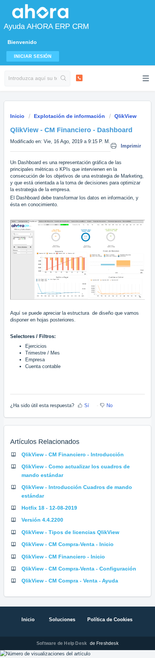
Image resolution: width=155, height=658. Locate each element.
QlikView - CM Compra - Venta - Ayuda (69, 581)
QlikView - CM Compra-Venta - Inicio (67, 544)
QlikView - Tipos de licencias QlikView (70, 532)
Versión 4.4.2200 (42, 520)
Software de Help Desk (62, 643)
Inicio (18, 116)
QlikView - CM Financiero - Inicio (63, 557)
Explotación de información (69, 116)
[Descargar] (64, 329)
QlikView (125, 116)
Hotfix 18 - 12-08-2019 (49, 508)
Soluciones (62, 619)
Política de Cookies (109, 619)
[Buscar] (63, 78)
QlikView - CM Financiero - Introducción (72, 454)
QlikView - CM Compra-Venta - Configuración (78, 569)
